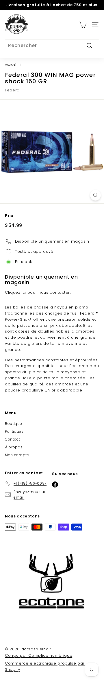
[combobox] (52, 45)
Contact (12, 439)
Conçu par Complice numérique (38, 655)
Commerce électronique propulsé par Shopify (45, 666)
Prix (9, 216)
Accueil (11, 64)
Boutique (13, 423)
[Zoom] (95, 195)
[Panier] (83, 24)
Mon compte (17, 454)
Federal (13, 90)
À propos (14, 447)
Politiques (14, 431)
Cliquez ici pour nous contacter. (38, 292)
